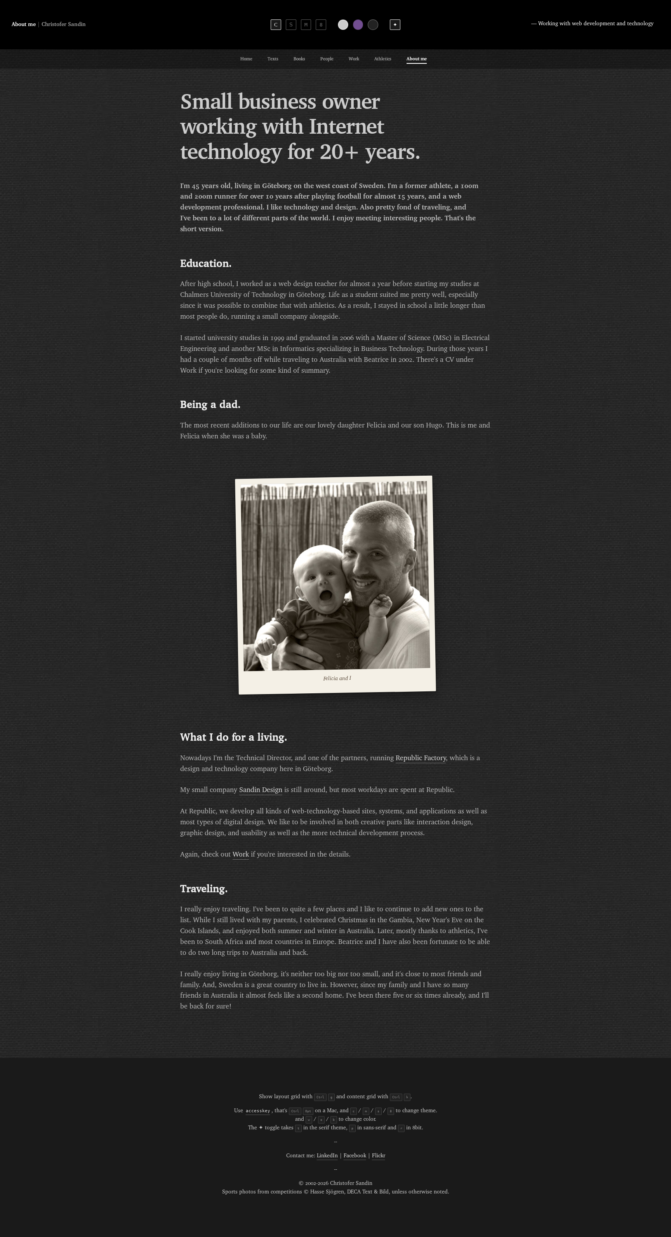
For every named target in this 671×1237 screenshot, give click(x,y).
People (327, 59)
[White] (343, 24)
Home (246, 59)
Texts (273, 59)
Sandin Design (260, 790)
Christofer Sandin (64, 24)
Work (354, 59)
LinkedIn (327, 1155)
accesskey (258, 1110)
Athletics (382, 59)
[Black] (373, 24)
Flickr (378, 1155)
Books (299, 59)
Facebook (355, 1155)
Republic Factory (421, 758)
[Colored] (358, 24)
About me (417, 59)
